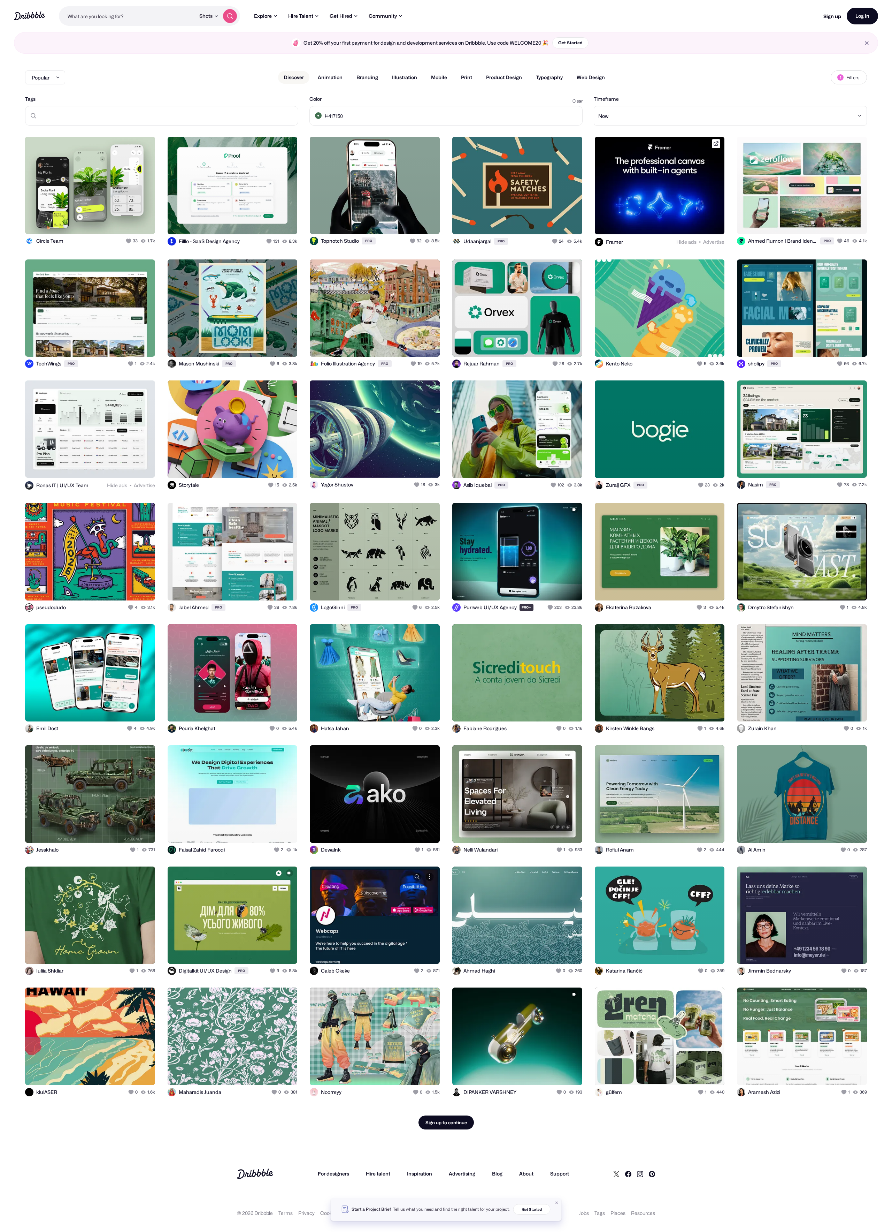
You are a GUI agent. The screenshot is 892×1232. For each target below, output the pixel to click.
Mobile (439, 77)
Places (617, 1213)
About (526, 1174)
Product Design (504, 77)
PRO (368, 241)
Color (315, 99)
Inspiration (419, 1174)
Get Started (570, 42)
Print (466, 77)
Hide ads (686, 242)
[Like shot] (142, 221)
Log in (862, 16)
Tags (30, 99)
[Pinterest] (652, 1174)
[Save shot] (128, 221)
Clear (577, 101)
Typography (549, 77)
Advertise (713, 242)
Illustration (404, 77)
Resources (643, 1213)
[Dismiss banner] (556, 1202)
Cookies (329, 1213)
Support (559, 1174)
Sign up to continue (446, 1122)
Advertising (462, 1174)
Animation (330, 77)
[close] (866, 43)
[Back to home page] (29, 16)
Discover (294, 77)
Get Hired (341, 16)
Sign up (832, 16)
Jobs (584, 1213)
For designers (333, 1174)
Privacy (306, 1213)
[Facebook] (628, 1174)
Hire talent (378, 1174)
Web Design (591, 77)
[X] (616, 1174)
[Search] (230, 16)
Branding (367, 77)
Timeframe (606, 99)
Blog (497, 1174)
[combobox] (127, 16)
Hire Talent (300, 16)
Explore (263, 16)
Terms (285, 1213)
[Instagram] (640, 1174)
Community (383, 16)
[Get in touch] (114, 221)
